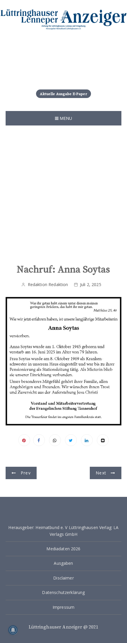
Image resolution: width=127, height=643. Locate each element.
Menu (65, 118)
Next (101, 473)
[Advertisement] (63, 191)
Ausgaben (63, 563)
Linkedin (87, 440)
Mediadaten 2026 (63, 548)
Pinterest (24, 440)
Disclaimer (63, 578)
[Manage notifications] (13, 630)
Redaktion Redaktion (48, 284)
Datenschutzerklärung (63, 592)
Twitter (71, 440)
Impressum (63, 607)
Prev (26, 473)
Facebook (39, 440)
